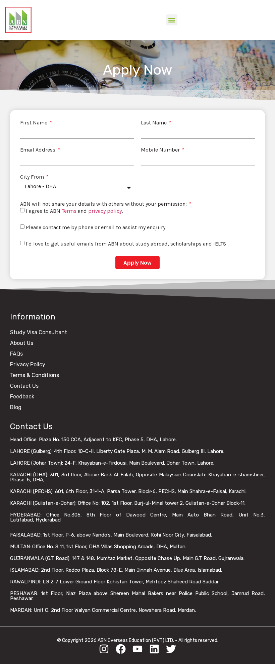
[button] (171, 19)
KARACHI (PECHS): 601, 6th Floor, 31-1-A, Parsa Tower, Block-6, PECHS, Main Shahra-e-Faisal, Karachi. (128, 491)
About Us (21, 343)
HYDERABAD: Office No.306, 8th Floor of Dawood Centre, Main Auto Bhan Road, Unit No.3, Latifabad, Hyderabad (137, 517)
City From (32, 177)
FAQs (16, 354)
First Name (34, 122)
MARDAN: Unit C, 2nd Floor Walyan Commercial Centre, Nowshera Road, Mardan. (103, 610)
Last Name (154, 122)
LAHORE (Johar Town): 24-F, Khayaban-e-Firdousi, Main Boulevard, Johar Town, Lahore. (112, 463)
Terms (69, 211)
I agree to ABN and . (74, 211)
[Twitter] (171, 649)
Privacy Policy (27, 364)
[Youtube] (137, 649)
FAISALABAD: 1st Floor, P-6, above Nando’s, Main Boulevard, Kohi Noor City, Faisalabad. (111, 535)
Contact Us (24, 386)
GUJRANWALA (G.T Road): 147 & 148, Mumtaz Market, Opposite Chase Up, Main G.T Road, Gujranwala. (127, 558)
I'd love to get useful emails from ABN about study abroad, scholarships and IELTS (126, 244)
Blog (15, 407)
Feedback (22, 396)
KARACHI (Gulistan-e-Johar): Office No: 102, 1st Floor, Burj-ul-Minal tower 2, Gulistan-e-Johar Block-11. (127, 503)
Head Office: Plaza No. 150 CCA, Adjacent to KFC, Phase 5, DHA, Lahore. (93, 440)
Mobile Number (161, 150)
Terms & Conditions (34, 375)
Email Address (38, 150)
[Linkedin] (154, 649)
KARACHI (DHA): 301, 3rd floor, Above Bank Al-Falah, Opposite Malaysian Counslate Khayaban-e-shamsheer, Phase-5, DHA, (137, 477)
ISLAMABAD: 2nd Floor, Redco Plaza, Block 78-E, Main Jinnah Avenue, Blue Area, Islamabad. (116, 570)
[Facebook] (121, 649)
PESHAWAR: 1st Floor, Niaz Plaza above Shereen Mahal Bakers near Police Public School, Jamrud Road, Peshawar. (137, 595)
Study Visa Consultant (38, 332)
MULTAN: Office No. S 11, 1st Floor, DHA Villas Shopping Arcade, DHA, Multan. (98, 547)
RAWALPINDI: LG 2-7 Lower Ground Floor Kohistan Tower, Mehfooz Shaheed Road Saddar (114, 582)
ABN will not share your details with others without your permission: (104, 204)
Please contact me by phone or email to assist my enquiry (95, 227)
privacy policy (105, 211)
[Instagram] (104, 649)
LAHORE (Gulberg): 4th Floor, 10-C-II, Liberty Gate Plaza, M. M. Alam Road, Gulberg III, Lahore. (117, 451)
